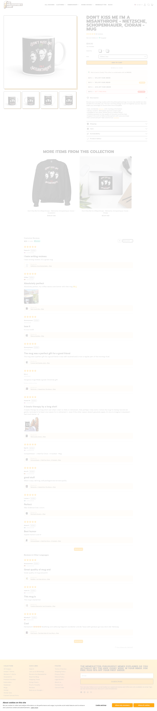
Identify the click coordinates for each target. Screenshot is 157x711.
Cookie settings (101, 705)
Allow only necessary (122, 705)
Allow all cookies (144, 705)
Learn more (34, 707)
